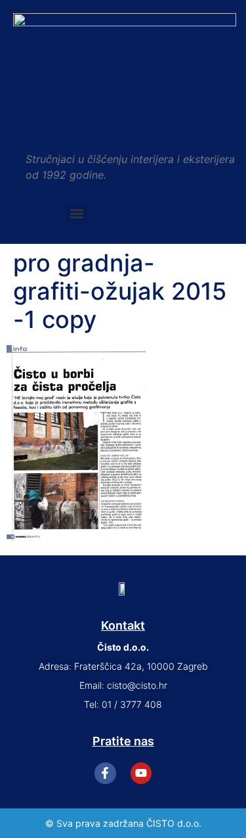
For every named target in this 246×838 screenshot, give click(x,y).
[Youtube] (141, 772)
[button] (76, 213)
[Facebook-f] (104, 772)
